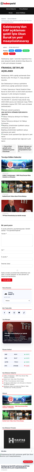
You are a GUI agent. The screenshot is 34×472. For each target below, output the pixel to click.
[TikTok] (24, 313)
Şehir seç (7, 297)
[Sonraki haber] (28, 324)
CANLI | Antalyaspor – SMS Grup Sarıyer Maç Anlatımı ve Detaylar (16, 376)
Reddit (5, 53)
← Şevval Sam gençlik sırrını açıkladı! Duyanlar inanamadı (8, 148)
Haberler (3, 18)
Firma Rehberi (23, 9)
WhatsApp (26, 50)
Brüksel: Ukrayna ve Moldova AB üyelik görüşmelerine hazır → (24, 148)
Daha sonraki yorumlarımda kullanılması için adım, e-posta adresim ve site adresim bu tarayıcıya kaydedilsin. (15, 274)
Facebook (18, 50)
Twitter (11, 50)
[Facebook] (4, 313)
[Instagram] (14, 313)
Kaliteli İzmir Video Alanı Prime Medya (14, 379)
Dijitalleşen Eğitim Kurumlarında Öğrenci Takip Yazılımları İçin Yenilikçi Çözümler (16, 386)
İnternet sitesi (5, 264)
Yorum (4, 233)
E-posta (4, 257)
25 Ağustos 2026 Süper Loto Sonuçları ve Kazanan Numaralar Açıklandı (17, 383)
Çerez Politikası (20, 13)
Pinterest (12, 53)
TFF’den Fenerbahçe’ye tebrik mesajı (14, 381)
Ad (2, 250)
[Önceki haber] (25, 324)
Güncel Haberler (11, 9)
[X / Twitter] (9, 313)
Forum (11, 13)
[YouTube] (19, 313)
